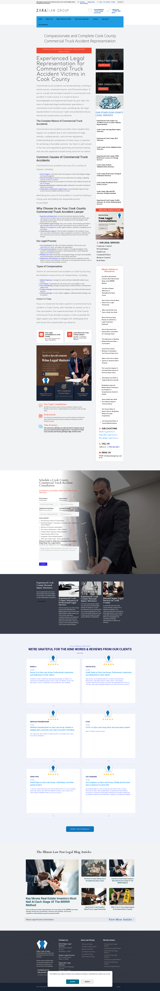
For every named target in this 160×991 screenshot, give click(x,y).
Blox (122, 986)
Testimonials (43, 24)
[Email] (69, 514)
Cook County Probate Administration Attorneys (105, 166)
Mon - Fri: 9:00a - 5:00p (107, 2)
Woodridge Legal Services (108, 438)
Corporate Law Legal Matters (110, 956)
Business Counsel (103, 257)
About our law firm (87, 949)
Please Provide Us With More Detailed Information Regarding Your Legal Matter (58, 542)
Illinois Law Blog (87, 944)
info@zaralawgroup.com (113, 456)
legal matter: (44, 518)
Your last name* (63, 500)
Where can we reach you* (45, 510)
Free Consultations (63, 19)
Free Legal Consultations (109, 210)
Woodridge (84, 3)
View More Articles (120, 919)
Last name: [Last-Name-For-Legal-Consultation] (63, 498)
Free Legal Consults (98, 12)
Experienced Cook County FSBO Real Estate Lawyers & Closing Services (108, 157)
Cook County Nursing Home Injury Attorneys (109, 130)
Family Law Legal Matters (112, 966)
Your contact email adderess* (66, 510)
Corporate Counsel (104, 246)
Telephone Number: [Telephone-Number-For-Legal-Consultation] (46, 508)
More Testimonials (80, 829)
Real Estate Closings (88, 956)
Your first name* (43, 500)
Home (40, 19)
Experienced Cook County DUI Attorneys (107, 139)
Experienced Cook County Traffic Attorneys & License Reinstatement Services (109, 201)
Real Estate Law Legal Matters (111, 951)
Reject (87, 981)
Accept (72, 981)
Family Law (101, 251)
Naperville (91, 2)
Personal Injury (103, 248)
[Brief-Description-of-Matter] (59, 553)
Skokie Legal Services (107, 432)
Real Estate (101, 260)
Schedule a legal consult (89, 946)
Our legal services (87, 954)
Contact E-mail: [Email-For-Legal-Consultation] (64, 508)
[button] (82, 19)
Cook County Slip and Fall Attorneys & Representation (106, 192)
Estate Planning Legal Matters (111, 963)
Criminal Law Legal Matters (112, 959)
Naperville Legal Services (108, 435)
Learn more (41, 601)
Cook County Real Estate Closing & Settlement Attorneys (109, 174)
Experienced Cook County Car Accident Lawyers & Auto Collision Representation (109, 122)
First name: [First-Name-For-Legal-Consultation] (43, 498)
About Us (49, 19)
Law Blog (105, 19)
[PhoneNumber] (49, 514)
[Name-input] (49, 504)
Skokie (82, 2)
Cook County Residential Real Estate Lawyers (107, 183)
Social (95, 19)
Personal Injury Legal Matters (110, 945)
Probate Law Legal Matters (112, 948)
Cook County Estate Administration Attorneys (109, 148)
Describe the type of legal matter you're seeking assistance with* (55, 545)
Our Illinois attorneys (88, 951)
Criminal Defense (104, 254)
